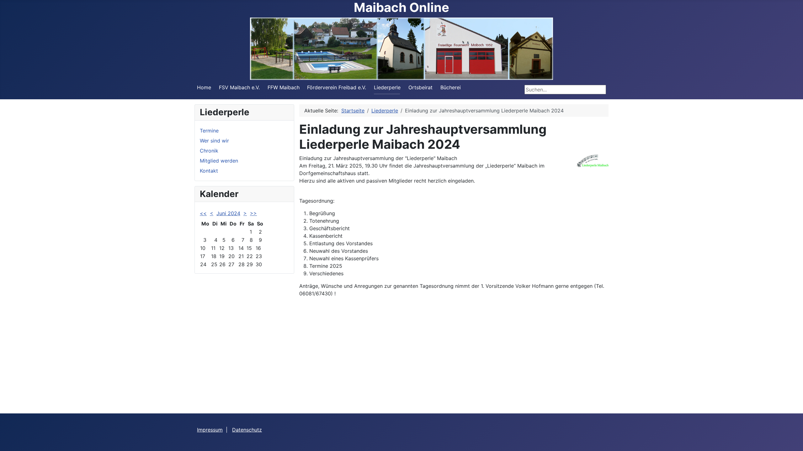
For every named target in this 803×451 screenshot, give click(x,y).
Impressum (210, 430)
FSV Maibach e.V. (239, 87)
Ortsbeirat (420, 87)
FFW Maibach (284, 87)
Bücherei (450, 87)
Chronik (209, 151)
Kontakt (209, 171)
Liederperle (387, 87)
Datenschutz (247, 430)
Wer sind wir (214, 140)
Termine (209, 130)
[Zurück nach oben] (792, 439)
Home (204, 87)
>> (253, 213)
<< (203, 213)
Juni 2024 (228, 213)
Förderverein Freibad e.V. (336, 87)
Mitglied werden (219, 161)
